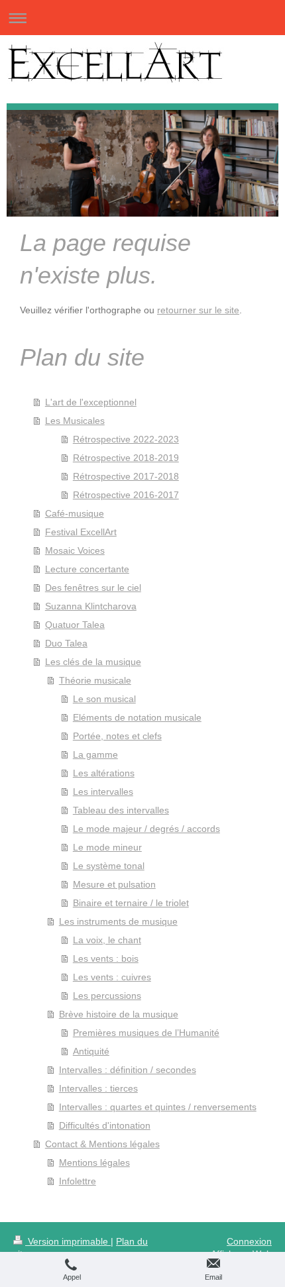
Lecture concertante (87, 569)
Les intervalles (103, 791)
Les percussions (107, 995)
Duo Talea (66, 643)
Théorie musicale (95, 680)
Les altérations (104, 773)
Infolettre (77, 1181)
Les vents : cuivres (112, 977)
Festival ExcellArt (81, 532)
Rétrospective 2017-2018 (126, 476)
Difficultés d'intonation (104, 1125)
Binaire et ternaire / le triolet (131, 903)
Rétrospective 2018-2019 (126, 457)
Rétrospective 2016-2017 (126, 494)
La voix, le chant (107, 940)
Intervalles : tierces (98, 1088)
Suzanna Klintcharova (91, 606)
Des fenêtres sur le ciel (93, 587)
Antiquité (91, 1051)
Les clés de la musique (93, 661)
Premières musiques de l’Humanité (146, 1032)
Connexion (249, 1241)
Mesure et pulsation (114, 884)
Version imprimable (68, 1241)
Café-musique (74, 513)
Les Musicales (75, 420)
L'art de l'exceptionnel (91, 402)
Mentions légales (94, 1162)
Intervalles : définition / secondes (127, 1069)
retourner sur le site (198, 310)
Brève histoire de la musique (118, 1014)
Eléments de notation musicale (137, 717)
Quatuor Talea (75, 624)
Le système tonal (108, 865)
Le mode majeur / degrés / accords (146, 828)
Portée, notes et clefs (117, 736)
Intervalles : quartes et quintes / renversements (157, 1107)
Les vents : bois (106, 958)
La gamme (95, 754)
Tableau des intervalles (121, 810)
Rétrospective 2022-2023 (126, 439)
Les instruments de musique (118, 921)
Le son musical (104, 699)
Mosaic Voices (75, 550)
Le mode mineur (107, 847)
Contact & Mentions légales (102, 1144)
